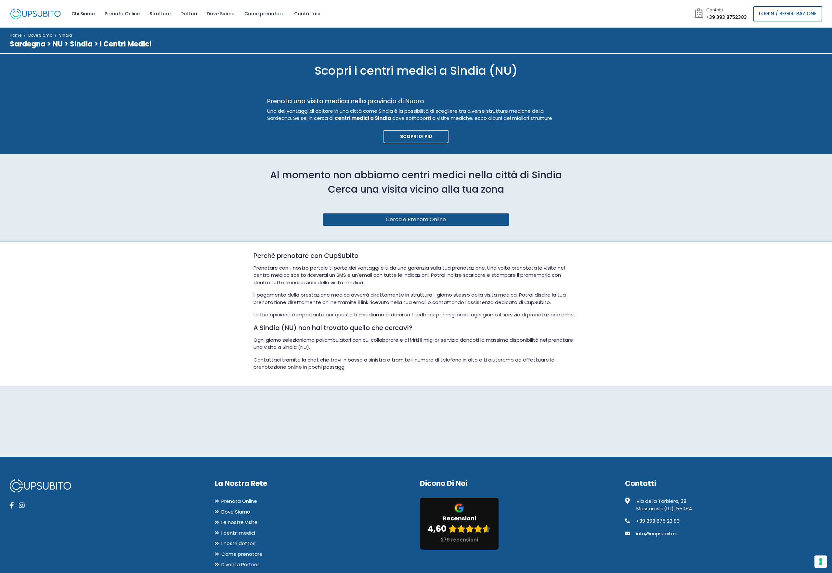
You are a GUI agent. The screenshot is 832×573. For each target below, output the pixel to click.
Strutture (160, 13)
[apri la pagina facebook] (12, 505)
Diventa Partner (240, 564)
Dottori (188, 13)
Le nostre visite (239, 522)
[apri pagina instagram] (22, 505)
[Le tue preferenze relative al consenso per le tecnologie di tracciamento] (820, 561)
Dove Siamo (221, 13)
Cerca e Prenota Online (416, 219)
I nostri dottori (238, 543)
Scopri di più (416, 136)
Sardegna (28, 44)
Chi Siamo (83, 13)
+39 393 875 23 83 (658, 520)
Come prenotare (264, 13)
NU (58, 44)
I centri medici (238, 532)
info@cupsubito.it (657, 533)
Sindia (81, 44)
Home (15, 35)
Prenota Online (122, 13)
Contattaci (307, 13)
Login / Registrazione (788, 13)
